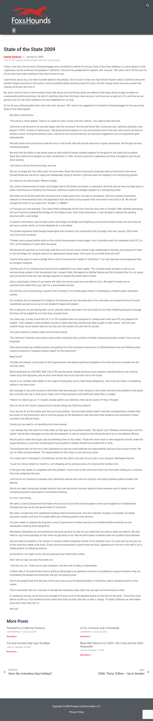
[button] (14, 30)
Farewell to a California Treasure (26, 628)
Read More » (12, 636)
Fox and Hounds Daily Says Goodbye (28, 643)
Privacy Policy (76, 712)
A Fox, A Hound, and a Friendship (99, 628)
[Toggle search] (147, 5)
